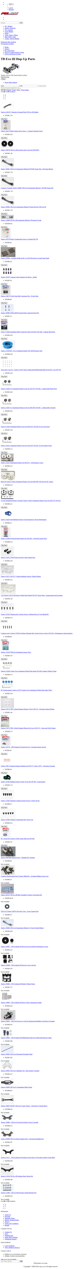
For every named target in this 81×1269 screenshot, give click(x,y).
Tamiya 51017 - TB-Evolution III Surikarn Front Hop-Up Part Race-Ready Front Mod (28, 1157)
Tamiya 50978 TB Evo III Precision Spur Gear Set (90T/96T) (20, 150)
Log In (11, 8)
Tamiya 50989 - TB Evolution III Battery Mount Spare (18, 984)
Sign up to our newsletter (8, 1259)
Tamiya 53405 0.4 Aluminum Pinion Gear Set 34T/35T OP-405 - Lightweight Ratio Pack (29, 389)
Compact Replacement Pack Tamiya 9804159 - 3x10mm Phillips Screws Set (25, 876)
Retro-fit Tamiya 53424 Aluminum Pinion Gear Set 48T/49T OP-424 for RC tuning (27, 481)
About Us (8, 1215)
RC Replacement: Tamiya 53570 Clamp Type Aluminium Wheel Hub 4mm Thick (26, 690)
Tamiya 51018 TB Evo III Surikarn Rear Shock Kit (17, 1176)
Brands (7, 1225)
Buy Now (4, 119)
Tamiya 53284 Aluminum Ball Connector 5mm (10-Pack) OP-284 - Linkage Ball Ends (28, 332)
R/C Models (8, 26)
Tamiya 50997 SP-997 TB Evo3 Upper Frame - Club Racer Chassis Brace (24, 1106)
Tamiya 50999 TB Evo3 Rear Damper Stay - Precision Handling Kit (22, 1139)
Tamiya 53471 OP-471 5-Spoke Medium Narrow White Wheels (21, 576)
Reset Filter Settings (11, 82)
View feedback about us (12, 1247)
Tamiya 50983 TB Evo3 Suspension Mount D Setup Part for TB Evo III (23, 207)
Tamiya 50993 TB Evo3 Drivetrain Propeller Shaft (16, 1054)
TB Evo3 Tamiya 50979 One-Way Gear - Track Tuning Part (19, 911)
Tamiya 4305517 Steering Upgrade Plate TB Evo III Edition (19, 112)
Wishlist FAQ (9, 1235)
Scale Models (9, 31)
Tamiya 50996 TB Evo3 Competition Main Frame (16, 1087)
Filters (3, 79)
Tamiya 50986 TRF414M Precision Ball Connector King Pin (20, 313)
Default (8, 90)
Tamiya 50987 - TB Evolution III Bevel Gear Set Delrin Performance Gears (24, 946)
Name (14, 90)
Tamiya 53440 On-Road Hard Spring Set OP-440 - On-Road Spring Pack (24, 538)
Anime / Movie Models (12, 38)
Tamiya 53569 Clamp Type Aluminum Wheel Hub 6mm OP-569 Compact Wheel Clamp (28, 671)
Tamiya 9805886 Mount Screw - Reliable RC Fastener (18, 857)
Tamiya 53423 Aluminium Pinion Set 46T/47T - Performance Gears (22, 463)
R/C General (9, 30)
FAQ (6, 1234)
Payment (7, 1216)
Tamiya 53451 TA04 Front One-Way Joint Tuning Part (18, 557)
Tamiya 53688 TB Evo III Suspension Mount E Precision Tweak (21, 220)
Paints (6, 33)
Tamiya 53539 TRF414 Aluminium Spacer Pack (16, 652)
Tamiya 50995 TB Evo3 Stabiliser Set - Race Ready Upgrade (20, 1071)
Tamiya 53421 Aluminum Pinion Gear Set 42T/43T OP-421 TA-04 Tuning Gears (26, 445)
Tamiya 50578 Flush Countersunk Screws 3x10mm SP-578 (19, 239)
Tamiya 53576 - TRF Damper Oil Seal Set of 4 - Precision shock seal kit (23, 747)
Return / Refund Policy (12, 1220)
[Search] (20, 88)
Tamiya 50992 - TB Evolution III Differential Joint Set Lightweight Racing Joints (26, 1038)
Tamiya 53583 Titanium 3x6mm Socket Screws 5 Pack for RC (20, 801)
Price (18, 90)
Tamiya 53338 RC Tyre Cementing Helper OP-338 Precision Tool (21, 351)
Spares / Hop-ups (10, 28)
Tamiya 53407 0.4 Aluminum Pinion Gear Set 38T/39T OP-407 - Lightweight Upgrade (28, 408)
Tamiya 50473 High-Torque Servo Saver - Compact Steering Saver (22, 131)
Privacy (7, 1222)
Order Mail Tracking (11, 1237)
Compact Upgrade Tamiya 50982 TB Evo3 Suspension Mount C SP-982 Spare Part (27, 188)
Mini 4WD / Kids (10, 37)
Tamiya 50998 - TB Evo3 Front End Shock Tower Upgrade (19, 1122)
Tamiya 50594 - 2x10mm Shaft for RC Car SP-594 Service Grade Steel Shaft (25, 258)
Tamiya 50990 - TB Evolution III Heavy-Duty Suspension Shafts (21, 1002)
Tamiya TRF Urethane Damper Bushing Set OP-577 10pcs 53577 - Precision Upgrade (28, 766)
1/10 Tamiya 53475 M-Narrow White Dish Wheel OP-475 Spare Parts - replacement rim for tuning (32, 595)
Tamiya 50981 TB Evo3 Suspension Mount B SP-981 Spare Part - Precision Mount (27, 169)
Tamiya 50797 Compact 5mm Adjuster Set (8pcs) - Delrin (19, 277)
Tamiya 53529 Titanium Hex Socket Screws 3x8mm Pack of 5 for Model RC (25, 614)
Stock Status (25, 90)
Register (11, 9)
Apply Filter (42, 86)
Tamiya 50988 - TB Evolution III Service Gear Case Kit (18, 965)
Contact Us (8, 1232)
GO (21, 23)
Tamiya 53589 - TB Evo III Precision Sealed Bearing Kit (18, 1193)
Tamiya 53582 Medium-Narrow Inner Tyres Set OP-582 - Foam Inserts (23, 782)
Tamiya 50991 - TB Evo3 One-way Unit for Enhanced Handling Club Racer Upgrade (28, 1021)
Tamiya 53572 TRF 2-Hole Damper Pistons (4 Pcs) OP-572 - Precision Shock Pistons (27, 709)
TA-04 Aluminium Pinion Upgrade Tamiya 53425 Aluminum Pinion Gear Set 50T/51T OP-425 (31, 500)
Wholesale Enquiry (11, 1239)
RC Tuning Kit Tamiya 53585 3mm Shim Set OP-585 (17, 838)
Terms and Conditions (11, 1223)
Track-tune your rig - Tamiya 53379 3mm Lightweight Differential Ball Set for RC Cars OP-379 (31, 370)
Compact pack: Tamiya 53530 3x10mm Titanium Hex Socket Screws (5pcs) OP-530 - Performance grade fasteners (37, 633)
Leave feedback (10, 1246)
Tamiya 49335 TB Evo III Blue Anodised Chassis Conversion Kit (21, 895)
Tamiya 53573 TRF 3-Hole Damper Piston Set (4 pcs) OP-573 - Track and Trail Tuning (28, 728)
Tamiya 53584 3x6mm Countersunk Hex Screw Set (17, 819)
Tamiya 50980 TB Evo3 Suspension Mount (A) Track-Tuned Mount (22, 928)
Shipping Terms (10, 1218)
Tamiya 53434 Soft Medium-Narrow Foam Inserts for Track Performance (24, 519)
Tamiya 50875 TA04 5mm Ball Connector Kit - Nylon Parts (19, 296)
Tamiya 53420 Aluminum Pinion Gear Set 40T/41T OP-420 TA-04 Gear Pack (25, 426)
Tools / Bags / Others (11, 35)
